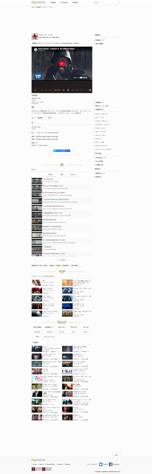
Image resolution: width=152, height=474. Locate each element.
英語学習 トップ (100, 173)
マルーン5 (98, 138)
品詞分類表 (74, 265)
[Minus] (63, 90)
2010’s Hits (61, 327)
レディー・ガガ (100, 142)
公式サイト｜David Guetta (40, 145)
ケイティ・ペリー (100, 128)
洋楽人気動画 (37, 327)
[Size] (90, 90)
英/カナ (51, 174)
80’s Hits (37, 332)
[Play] (35, 90)
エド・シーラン (100, 117)
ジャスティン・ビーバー (102, 124)
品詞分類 (98, 177)
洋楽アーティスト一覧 (102, 106)
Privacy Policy (50, 464)
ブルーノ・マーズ (100, 131)
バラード (85, 332)
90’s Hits (85, 327)
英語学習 (75, 2)
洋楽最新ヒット (49, 327)
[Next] (46, 90)
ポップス (61, 332)
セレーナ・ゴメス (100, 135)
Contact (60, 464)
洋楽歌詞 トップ (100, 40)
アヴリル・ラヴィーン (102, 145)
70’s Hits (49, 332)
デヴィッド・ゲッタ (47, 7)
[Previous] (41, 90)
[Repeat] (50, 90)
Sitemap (67, 464)
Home (33, 7)
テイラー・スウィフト (102, 114)
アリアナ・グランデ (101, 121)
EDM (49, 118)
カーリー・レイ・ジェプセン (104, 149)
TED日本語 (63, 2)
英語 (62, 174)
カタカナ (73, 174)
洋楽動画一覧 (99, 109)
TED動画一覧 (99, 165)
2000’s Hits (73, 327)
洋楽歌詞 (53, 2)
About (41, 464)
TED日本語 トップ (101, 157)
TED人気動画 (99, 161)
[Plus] (68, 90)
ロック (74, 332)
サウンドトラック (49, 336)
